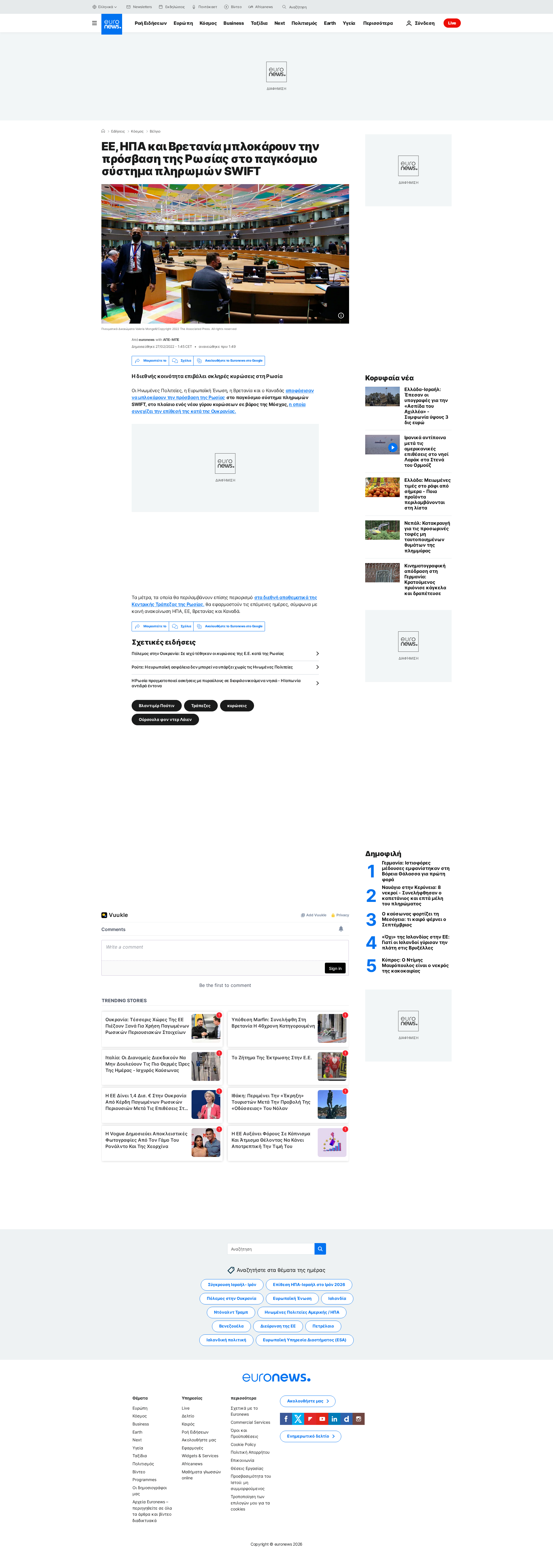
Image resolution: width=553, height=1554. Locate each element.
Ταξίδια (259, 23)
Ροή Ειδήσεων (151, 23)
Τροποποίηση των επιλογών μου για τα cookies (250, 1502)
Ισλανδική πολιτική (226, 1340)
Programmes (144, 1479)
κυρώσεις (237, 705)
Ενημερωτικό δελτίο (308, 1436)
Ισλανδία (337, 1298)
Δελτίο (188, 1416)
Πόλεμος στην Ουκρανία (231, 1298)
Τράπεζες (201, 705)
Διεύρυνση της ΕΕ (278, 1326)
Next (279, 23)
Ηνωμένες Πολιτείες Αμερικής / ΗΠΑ (302, 1312)
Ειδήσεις (118, 131)
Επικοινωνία (242, 1460)
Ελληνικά (105, 7)
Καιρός (188, 1423)
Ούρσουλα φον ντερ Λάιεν (165, 719)
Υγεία (349, 23)
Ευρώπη (183, 23)
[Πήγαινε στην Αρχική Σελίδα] (111, 24)
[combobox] (313, 7)
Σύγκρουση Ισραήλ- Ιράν (232, 1284)
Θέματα (139, 1398)
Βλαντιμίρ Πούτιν (157, 705)
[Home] (103, 131)
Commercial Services (250, 1422)
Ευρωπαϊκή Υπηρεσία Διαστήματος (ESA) (304, 1340)
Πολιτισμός (304, 23)
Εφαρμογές (192, 1447)
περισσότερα (243, 1398)
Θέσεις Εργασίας (247, 1468)
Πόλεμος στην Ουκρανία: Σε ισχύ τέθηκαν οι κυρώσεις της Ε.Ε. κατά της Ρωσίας (208, 653)
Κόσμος (208, 23)
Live (452, 22)
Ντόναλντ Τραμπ (231, 1312)
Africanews (192, 1463)
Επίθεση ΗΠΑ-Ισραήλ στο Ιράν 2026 (309, 1284)
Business (234, 23)
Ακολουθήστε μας (199, 1439)
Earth (330, 23)
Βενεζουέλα (231, 1326)
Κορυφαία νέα (389, 378)
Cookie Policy (243, 1444)
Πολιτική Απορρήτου (250, 1452)
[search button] (284, 7)
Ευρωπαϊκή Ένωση (292, 1298)
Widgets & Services (200, 1455)
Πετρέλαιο (323, 1326)
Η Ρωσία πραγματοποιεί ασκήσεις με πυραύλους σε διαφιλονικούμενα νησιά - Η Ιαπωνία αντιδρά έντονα (216, 683)
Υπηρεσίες (192, 1398)
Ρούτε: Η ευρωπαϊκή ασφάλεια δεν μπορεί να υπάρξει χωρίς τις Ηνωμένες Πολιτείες (212, 666)
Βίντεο (138, 1471)
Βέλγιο (155, 131)
